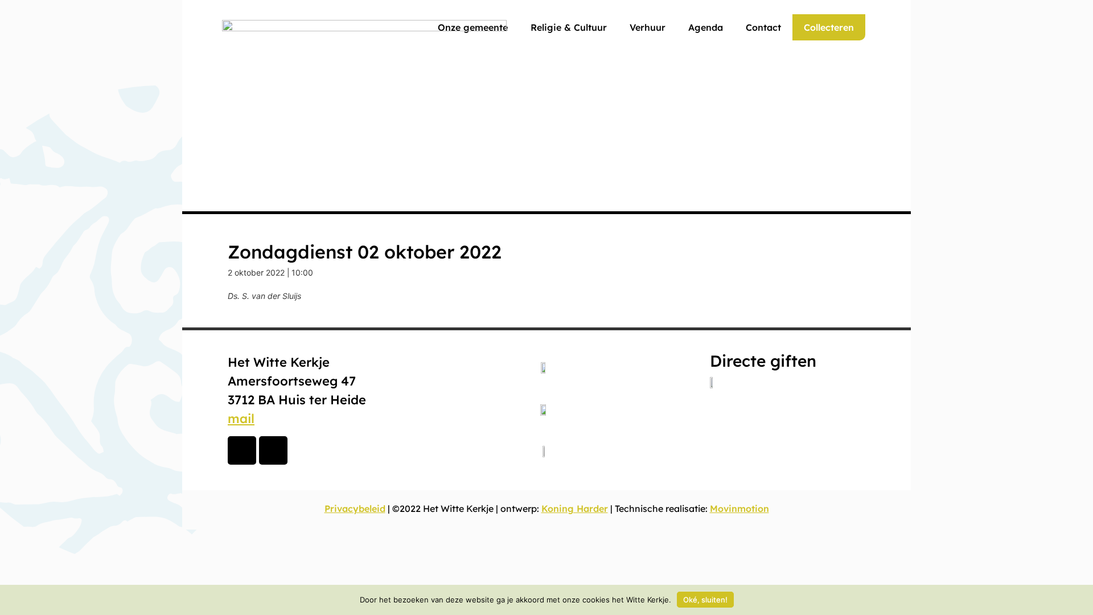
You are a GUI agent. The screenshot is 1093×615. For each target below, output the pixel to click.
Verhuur (647, 27)
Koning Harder (574, 508)
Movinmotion (739, 508)
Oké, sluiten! (705, 599)
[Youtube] (273, 450)
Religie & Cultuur (569, 27)
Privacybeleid (354, 508)
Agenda (705, 27)
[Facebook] (242, 450)
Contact (763, 27)
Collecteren (829, 27)
